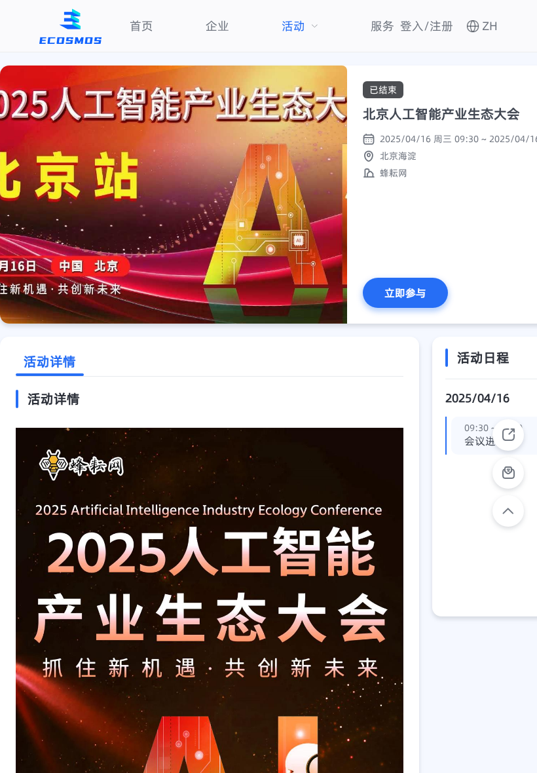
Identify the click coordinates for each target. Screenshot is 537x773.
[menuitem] (141, 26)
